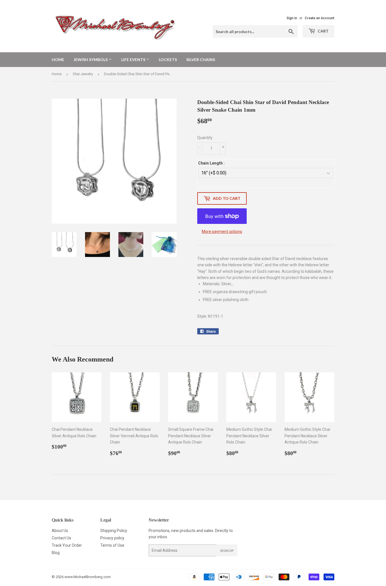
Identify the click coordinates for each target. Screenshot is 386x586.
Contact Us (61, 538)
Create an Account (319, 18)
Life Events (133, 59)
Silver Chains (200, 59)
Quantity (204, 137)
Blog (56, 552)
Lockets (168, 59)
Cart (323, 31)
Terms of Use (112, 545)
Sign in (292, 18)
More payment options (222, 231)
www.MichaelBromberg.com (87, 577)
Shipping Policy (113, 530)
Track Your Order (67, 545)
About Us (60, 530)
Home (58, 59)
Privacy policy (112, 538)
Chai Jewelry (83, 74)
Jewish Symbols (91, 59)
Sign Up (227, 550)
